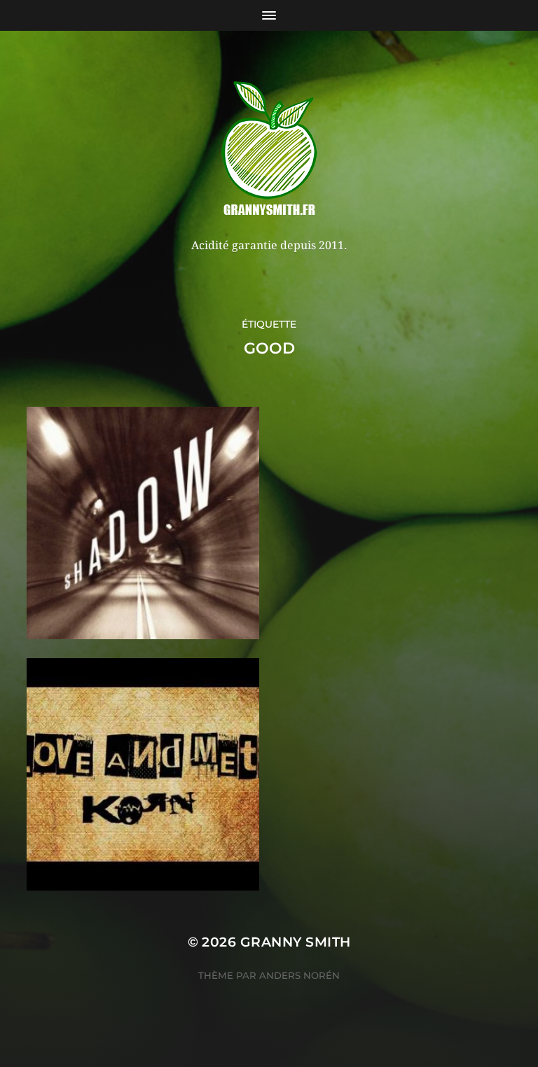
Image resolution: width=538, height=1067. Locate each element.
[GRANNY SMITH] (269, 150)
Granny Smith (295, 942)
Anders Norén (299, 975)
